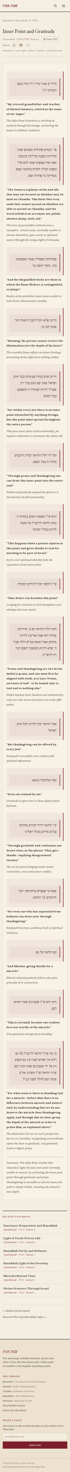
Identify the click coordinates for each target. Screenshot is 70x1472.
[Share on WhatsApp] (14, 45)
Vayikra (18, 1391)
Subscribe (35, 1445)
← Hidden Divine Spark (16, 1310)
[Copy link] (27, 45)
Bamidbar (18, 1396)
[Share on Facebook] (21, 45)
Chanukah (21, 20)
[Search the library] (55, 6)
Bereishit (8, 20)
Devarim (17, 1400)
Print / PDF (52, 39)
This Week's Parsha (14, 1405)
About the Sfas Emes (14, 1410)
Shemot (19, 1386)
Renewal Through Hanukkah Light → (24, 1317)
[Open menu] (63, 6)
